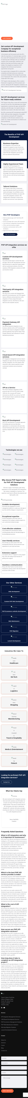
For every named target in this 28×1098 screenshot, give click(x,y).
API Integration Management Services (11, 1016)
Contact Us (6, 782)
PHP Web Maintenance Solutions (10, 1024)
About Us (3, 1040)
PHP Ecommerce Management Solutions (11, 1022)
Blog (2, 1048)
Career (3, 1045)
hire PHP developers (12, 166)
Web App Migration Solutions (8, 1027)
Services (3, 1042)
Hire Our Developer (10, 234)
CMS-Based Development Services (10, 1019)
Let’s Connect (7, 38)
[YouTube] (4, 1007)
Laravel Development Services (9, 1030)
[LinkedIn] (2, 1007)
